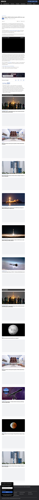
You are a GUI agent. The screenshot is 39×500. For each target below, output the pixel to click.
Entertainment (23, 3)
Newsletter (23, 21)
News (3, 18)
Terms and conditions (22, 492)
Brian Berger (6, 18)
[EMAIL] (9, 83)
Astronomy (12, 3)
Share (3, 21)
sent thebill (9, 62)
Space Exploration (6, 3)
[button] (35, 1)
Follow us (19, 21)
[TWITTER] (7, 83)
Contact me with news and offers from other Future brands (7, 490)
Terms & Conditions (5, 495)
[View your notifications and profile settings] (33, 1)
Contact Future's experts (14, 492)
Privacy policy (30, 492)
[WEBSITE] (8, 83)
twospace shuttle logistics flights (14, 30)
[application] (13, 45)
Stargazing (17, 3)
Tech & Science (29, 3)
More (34, 3)
